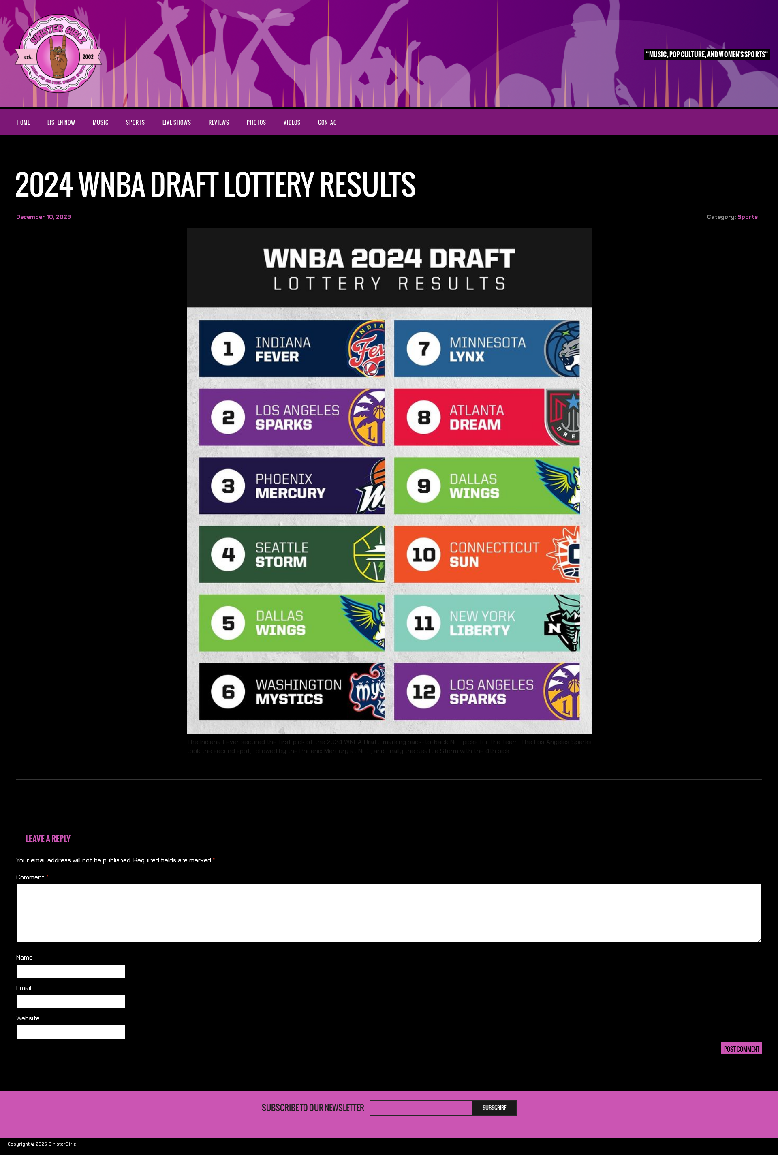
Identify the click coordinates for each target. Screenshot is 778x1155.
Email (23, 988)
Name (24, 957)
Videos (292, 122)
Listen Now (61, 122)
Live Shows (176, 122)
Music (101, 122)
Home (23, 122)
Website (28, 1018)
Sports (135, 122)
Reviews (219, 122)
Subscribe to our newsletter (313, 1108)
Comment (32, 877)
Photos (256, 122)
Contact (329, 122)
